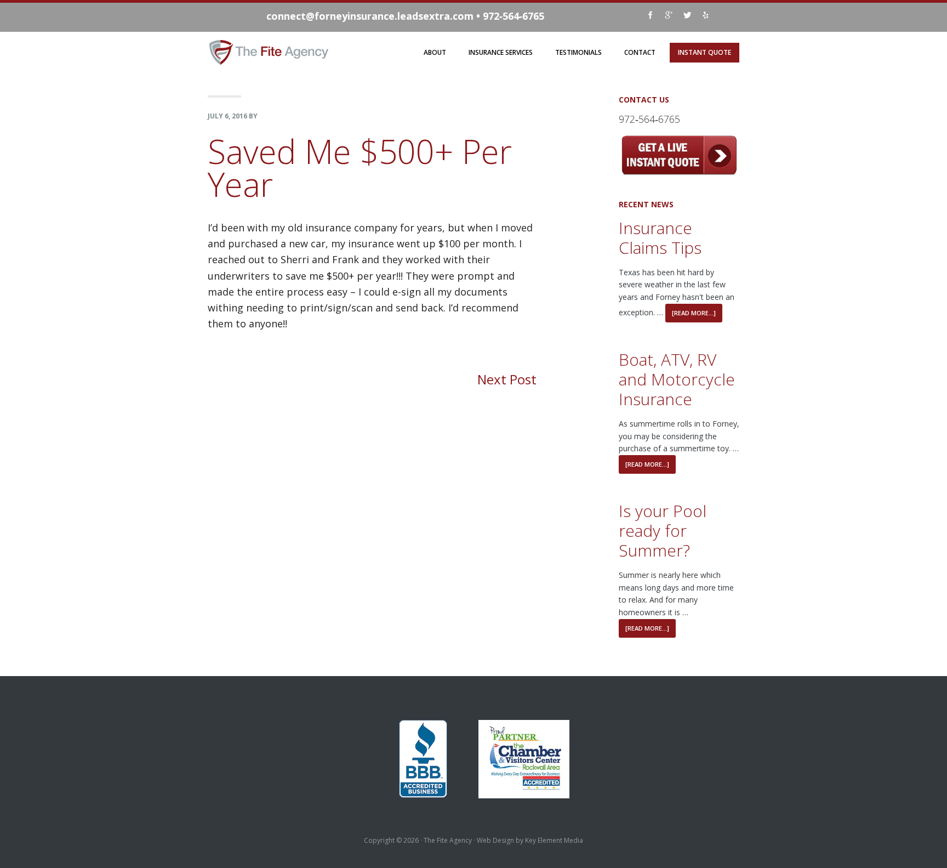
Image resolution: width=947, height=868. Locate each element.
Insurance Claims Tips (660, 238)
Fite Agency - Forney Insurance (269, 48)
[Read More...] (694, 313)
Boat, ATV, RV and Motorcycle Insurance (677, 379)
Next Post (507, 379)
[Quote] (679, 171)
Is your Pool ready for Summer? (662, 530)
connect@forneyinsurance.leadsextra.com (370, 15)
